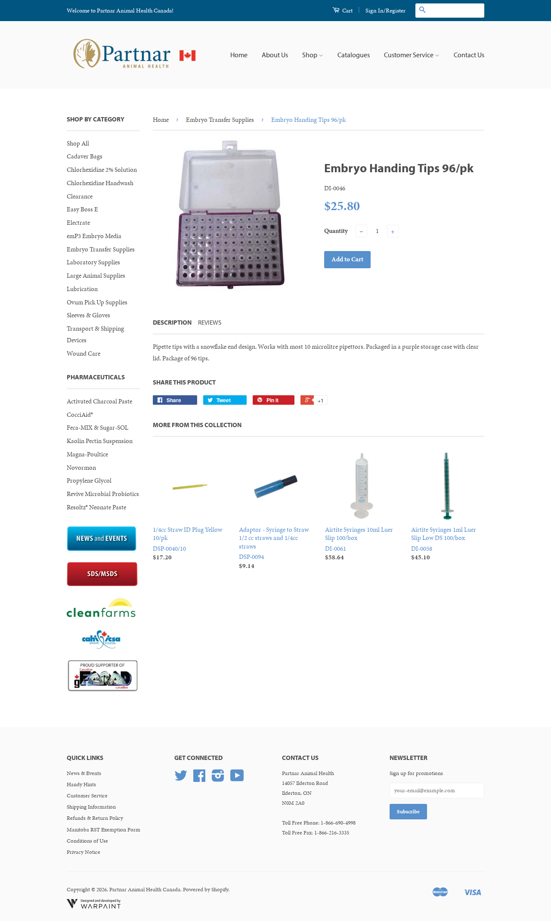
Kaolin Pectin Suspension (100, 441)
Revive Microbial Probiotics (103, 494)
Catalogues (353, 54)
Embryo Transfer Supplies (101, 249)
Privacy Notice (83, 852)
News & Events (84, 773)
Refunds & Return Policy (95, 818)
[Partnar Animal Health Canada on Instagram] (218, 779)
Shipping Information (91, 807)
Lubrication (82, 289)
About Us (275, 54)
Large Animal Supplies (96, 275)
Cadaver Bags (84, 156)
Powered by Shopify (205, 889)
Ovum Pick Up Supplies (97, 302)
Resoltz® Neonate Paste (96, 507)
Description (172, 322)
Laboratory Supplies (93, 262)
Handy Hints (81, 784)
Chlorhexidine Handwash (100, 183)
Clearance (80, 196)
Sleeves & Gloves (88, 315)
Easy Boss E (82, 209)
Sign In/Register (385, 10)
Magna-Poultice (87, 454)
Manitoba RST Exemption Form (103, 830)
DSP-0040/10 (187, 543)
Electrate (78, 222)
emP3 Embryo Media (94, 236)
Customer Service (409, 54)
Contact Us (469, 54)
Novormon (81, 467)
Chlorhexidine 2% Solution (102, 169)
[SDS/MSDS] (102, 584)
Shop (310, 54)
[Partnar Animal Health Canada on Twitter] (180, 779)
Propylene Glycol (89, 480)
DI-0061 (359, 543)
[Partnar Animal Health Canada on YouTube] (237, 779)
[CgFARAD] (102, 689)
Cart (347, 10)
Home (239, 54)
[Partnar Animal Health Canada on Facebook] (199, 779)
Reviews (209, 322)
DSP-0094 (274, 547)
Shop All (78, 143)
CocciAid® (80, 414)
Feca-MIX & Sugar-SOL (97, 427)
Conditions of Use (87, 841)
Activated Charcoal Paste (99, 401)
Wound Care (83, 353)
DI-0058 (443, 543)
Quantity (336, 230)
